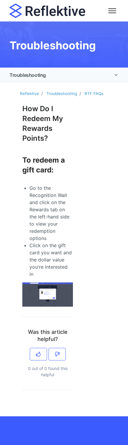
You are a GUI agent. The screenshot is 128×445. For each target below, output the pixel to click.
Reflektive (29, 93)
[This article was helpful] (38, 354)
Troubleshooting (28, 75)
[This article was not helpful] (57, 354)
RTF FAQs (94, 93)
